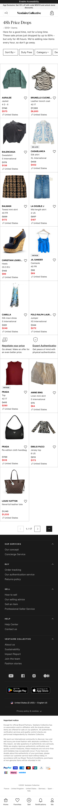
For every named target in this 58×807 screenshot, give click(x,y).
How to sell (11, 594)
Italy (29, 791)
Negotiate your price (13, 345)
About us (10, 644)
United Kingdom (17, 789)
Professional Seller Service (20, 609)
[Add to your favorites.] (25, 98)
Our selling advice (15, 599)
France (6, 789)
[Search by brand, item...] (6, 13)
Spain (50, 789)
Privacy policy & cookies (28, 711)
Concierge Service (15, 554)
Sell (7, 589)
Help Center (11, 624)
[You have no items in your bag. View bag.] (52, 13)
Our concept (12, 549)
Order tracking (13, 569)
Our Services (13, 544)
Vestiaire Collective (18, 639)
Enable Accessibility (29, 1)
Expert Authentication (45, 345)
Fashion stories (13, 663)
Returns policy (13, 579)
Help (7, 619)
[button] (52, 13)
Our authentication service (20, 574)
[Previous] (21, 529)
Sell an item (11, 604)
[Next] (37, 529)
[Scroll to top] (49, 529)
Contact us (11, 629)
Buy (7, 564)
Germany (42, 789)
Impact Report (13, 654)
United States (31, 789)
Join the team (12, 658)
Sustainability (12, 649)
